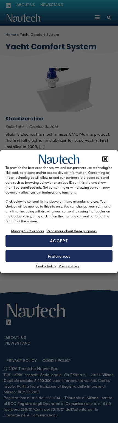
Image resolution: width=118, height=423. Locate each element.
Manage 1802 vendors (27, 231)
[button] (105, 159)
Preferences (59, 256)
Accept (59, 241)
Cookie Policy (46, 266)
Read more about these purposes (72, 231)
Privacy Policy (69, 266)
